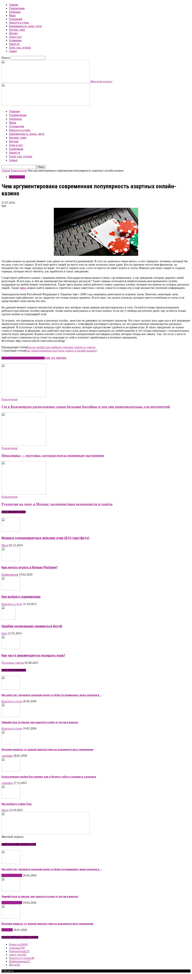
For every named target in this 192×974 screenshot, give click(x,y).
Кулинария (15, 40)
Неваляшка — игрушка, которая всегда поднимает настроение (53, 455)
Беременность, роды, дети (25, 26)
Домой (6, 170)
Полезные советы (13, 662)
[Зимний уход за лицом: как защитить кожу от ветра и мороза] (11, 716)
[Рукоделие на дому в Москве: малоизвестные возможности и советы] (24, 493)
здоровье (7, 755)
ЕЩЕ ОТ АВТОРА (55, 358)
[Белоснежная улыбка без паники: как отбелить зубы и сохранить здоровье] (11, 770)
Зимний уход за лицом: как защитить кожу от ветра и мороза (40, 722)
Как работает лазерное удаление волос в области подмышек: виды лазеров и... (51, 695)
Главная (13, 5)
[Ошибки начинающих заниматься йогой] (9, 618)
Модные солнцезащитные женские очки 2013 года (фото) (45, 538)
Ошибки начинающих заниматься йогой (32, 626)
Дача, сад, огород (20, 47)
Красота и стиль (19, 22)
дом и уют (18, 954)
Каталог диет (17, 30)
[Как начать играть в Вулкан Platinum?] (11, 560)
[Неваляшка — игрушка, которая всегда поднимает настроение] (24, 444)
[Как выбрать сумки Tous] (11, 797)
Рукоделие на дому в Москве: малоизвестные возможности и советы (57, 504)
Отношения (15, 19)
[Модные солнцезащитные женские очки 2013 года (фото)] (11, 530)
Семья (13, 51)
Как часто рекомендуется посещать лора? (33, 655)
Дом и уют (15, 37)
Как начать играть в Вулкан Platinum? (30, 567)
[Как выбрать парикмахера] (11, 589)
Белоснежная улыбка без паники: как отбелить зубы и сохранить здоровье (49, 776)
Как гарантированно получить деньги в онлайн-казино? (61, 350)
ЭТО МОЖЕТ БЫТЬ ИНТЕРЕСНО (23, 358)
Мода (12, 15)
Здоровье (15, 12)
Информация (10, 574)
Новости (14, 44)
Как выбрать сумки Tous (17, 804)
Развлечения (17, 8)
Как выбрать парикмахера (21, 597)
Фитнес (13, 33)
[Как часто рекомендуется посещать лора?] (11, 648)
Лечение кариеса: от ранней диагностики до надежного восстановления (47, 749)
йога (4, 633)
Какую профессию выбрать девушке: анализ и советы (61, 347)
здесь (23, 287)
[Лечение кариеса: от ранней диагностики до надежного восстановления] (11, 743)
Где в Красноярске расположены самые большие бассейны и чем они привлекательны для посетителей (86, 407)
